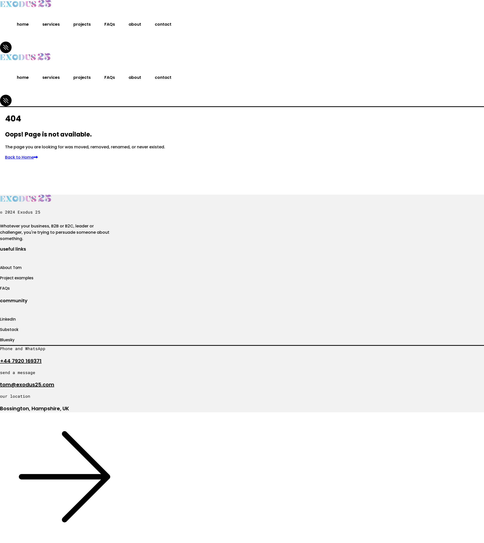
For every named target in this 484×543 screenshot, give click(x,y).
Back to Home (19, 157)
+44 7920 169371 (21, 360)
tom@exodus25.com (27, 384)
